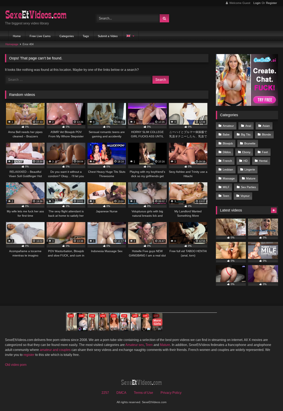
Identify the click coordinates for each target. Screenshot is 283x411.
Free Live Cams (40, 36)
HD (245, 160)
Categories (66, 36)
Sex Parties (248, 187)
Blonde (266, 134)
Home (17, 36)
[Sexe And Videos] (36, 15)
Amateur (228, 125)
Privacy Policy (171, 392)
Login (257, 3)
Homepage (11, 44)
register (28, 355)
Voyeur (245, 195)
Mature (250, 178)
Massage (229, 178)
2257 (105, 392)
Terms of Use (143, 392)
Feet (265, 152)
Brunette (249, 143)
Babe (226, 134)
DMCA (121, 392)
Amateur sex (134, 345)
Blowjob (228, 143)
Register (271, 3)
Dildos (227, 152)
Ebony (246, 152)
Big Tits (245, 134)
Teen (226, 195)
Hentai (263, 160)
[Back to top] (270, 399)
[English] (130, 36)
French (227, 160)
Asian (266, 125)
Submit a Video (108, 36)
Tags (86, 36)
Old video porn (16, 364)
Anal (248, 125)
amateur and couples (55, 350)
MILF (226, 187)
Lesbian (228, 169)
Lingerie (249, 169)
